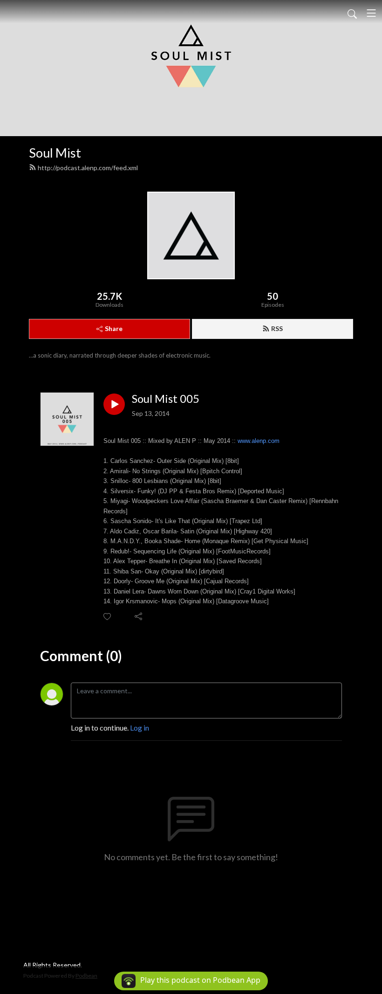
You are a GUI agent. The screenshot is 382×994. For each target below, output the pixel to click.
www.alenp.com (259, 440)
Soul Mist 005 (165, 398)
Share (114, 328)
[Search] (352, 13)
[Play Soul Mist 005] (114, 404)
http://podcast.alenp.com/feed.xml (88, 168)
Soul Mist (55, 152)
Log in (139, 727)
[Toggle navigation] (371, 13)
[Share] (139, 616)
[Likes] (107, 616)
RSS (277, 328)
